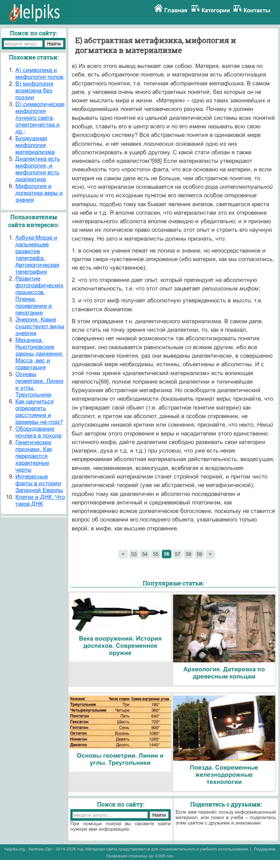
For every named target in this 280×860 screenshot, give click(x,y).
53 (134, 554)
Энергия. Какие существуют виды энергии (39, 326)
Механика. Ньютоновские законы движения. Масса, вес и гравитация (39, 354)
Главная (175, 10)
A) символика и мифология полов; (40, 73)
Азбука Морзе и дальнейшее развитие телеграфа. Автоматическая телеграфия (37, 254)
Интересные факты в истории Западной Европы (39, 483)
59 (199, 554)
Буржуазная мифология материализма (35, 145)
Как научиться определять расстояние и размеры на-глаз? (39, 411)
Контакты (256, 10)
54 (145, 554)
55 (155, 554)
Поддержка (265, 849)
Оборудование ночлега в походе (38, 432)
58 (188, 554)
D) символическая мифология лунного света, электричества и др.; (40, 118)
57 (177, 554)
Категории (215, 10)
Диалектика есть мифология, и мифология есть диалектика (37, 169)
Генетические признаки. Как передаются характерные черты (33, 456)
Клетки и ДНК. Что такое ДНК (40, 500)
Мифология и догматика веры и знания (39, 193)
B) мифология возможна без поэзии (34, 91)
